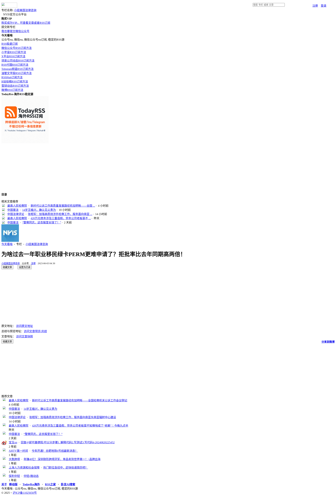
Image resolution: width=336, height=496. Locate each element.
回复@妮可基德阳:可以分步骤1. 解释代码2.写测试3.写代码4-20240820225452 (68, 442)
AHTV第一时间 (18, 450)
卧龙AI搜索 (68, 484)
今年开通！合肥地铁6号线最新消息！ (55, 450)
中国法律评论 (15, 214)
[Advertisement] (106, 167)
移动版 (13, 484)
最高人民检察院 (17, 205)
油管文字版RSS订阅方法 (16, 73)
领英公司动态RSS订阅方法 (17, 60)
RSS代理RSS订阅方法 (14, 64)
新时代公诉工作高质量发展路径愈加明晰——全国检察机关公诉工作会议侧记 (79, 400)
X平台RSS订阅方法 (13, 56)
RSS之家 (50, 484)
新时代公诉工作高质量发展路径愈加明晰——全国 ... (63, 205)
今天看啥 (7, 244)
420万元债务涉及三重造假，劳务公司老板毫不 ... (61, 218)
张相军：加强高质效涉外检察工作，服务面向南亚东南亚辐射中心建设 (72, 417)
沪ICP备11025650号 (25, 492)
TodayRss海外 (31, 484)
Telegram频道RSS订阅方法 (17, 68)
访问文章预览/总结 (35, 331)
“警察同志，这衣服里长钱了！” (41, 222)
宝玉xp (13, 442)
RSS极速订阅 (9, 43)
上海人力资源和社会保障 (24, 467)
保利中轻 (14, 475)
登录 (323, 5)
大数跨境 (14, 459)
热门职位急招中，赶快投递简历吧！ (65, 467)
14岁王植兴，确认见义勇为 (39, 209)
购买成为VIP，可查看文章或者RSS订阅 (25, 22)
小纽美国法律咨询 (25, 10)
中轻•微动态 (31, 475)
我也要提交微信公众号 (15, 31)
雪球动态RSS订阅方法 (15, 85)
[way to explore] (9, 6)
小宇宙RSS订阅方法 (13, 52)
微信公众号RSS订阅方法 (16, 48)
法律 (33, 263)
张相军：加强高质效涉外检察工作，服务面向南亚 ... (60, 214)
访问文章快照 (24, 336)
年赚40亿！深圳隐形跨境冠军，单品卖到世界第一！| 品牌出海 (62, 459)
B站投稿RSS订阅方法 (14, 81)
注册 (315, 5)
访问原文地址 (24, 325)
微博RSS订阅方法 (12, 89)
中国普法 (13, 209)
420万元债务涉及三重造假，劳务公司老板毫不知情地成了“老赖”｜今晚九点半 (80, 425)
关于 (4, 484)
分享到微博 (328, 341)
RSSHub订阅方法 (12, 77)
